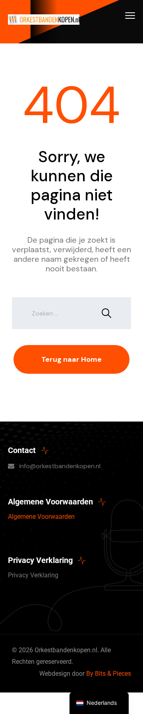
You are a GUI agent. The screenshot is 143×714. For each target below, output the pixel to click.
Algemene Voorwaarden (41, 516)
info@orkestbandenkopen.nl (59, 466)
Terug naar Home (71, 359)
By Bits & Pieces (108, 673)
